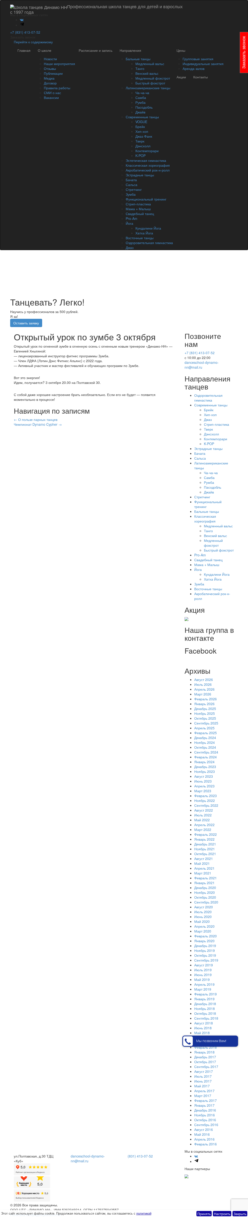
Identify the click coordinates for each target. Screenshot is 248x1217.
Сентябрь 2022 (206, 805)
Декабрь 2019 (205, 945)
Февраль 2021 (205, 877)
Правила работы (57, 87)
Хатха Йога (144, 233)
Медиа (49, 78)
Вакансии (51, 97)
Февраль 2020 (205, 935)
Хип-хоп (141, 131)
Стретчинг (134, 189)
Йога (129, 223)
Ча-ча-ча (142, 92)
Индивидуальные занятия (203, 63)
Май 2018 (202, 1032)
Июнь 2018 (203, 1027)
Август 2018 (203, 1023)
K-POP (140, 155)
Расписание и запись (95, 50)
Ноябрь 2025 (204, 713)
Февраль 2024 (205, 756)
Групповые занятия (198, 58)
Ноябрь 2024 (204, 742)
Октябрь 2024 (205, 747)
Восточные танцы (140, 237)
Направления (130, 50)
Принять (204, 1213)
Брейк (140, 126)
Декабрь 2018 (205, 1003)
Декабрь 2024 (205, 737)
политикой (143, 1213)
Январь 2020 (204, 940)
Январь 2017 (204, 1105)
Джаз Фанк (143, 136)
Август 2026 (203, 679)
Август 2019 (203, 965)
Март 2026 (202, 694)
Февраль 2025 (205, 732)
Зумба (131, 194)
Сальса (131, 184)
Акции (181, 77)
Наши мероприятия (59, 63)
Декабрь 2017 (205, 1056)
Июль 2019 (203, 969)
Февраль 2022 (205, 834)
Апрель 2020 (204, 926)
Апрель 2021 (204, 868)
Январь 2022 (204, 839)
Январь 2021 (204, 882)
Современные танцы (142, 116)
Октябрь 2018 (205, 1013)
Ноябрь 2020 (204, 892)
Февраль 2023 (205, 795)
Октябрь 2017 (205, 1061)
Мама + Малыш (138, 208)
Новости (50, 58)
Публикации (53, 73)
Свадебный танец (140, 213)
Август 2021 (203, 858)
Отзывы (50, 68)
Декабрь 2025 (205, 708)
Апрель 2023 (204, 786)
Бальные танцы (138, 58)
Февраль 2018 (205, 1047)
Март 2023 (202, 790)
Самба (140, 97)
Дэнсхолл (142, 145)
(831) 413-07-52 (140, 1156)
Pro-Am (131, 218)
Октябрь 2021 (205, 853)
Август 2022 (203, 810)
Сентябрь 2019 (206, 960)
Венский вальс (146, 73)
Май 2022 (202, 819)
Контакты (200, 77)
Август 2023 (203, 776)
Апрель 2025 (204, 727)
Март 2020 (202, 931)
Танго (139, 68)
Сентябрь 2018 (206, 1018)
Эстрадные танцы (140, 174)
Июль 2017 (203, 1076)
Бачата (131, 179)
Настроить (222, 1213)
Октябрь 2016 (205, 1119)
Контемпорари (147, 150)
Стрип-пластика (138, 204)
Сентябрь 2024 (206, 752)
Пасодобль (144, 107)
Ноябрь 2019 (204, 950)
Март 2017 (202, 1095)
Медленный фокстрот (152, 78)
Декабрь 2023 (205, 766)
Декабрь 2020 (205, 887)
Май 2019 (202, 979)
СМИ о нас (52, 92)
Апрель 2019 (204, 984)
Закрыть (239, 1213)
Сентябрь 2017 (206, 1066)
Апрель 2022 (204, 824)
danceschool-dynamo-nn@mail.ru (202, 365)
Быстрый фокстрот (150, 83)
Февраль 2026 (205, 698)
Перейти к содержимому (33, 41)
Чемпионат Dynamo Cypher (38, 424)
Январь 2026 (204, 703)
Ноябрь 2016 (204, 1114)
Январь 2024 (204, 761)
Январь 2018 (204, 1052)
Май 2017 (202, 1085)
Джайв (140, 112)
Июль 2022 (203, 815)
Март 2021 (202, 873)
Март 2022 (202, 829)
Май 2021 (202, 863)
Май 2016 (202, 1134)
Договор (50, 83)
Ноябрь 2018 (204, 1008)
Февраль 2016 (205, 1144)
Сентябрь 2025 (206, 723)
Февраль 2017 (205, 1100)
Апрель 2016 (204, 1139)
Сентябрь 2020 (206, 902)
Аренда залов (193, 68)
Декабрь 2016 (205, 1110)
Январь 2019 (204, 998)
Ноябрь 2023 (204, 771)
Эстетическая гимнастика (146, 160)
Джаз (129, 247)
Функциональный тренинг (146, 199)
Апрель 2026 (204, 689)
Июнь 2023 (203, 781)
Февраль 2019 (205, 994)
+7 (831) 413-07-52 (25, 32)
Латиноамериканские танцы (148, 87)
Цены (181, 50)
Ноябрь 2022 (204, 800)
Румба (140, 102)
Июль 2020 (203, 911)
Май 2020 (202, 921)
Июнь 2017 (203, 1081)
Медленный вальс (149, 63)
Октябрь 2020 (205, 897)
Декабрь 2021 (205, 844)
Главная (24, 50)
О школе (44, 50)
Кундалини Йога (148, 228)
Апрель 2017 (204, 1090)
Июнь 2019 (203, 974)
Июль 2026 (203, 684)
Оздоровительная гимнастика (149, 242)
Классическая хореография (148, 165)
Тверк (139, 141)
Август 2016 (203, 1129)
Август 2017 (203, 1071)
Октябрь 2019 (205, 955)
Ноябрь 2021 (204, 848)
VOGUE (141, 121)
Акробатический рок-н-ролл (148, 170)
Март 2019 (202, 989)
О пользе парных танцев (35, 419)
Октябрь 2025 (205, 718)
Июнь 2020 (203, 916)
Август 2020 (203, 906)
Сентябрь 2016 (206, 1124)
